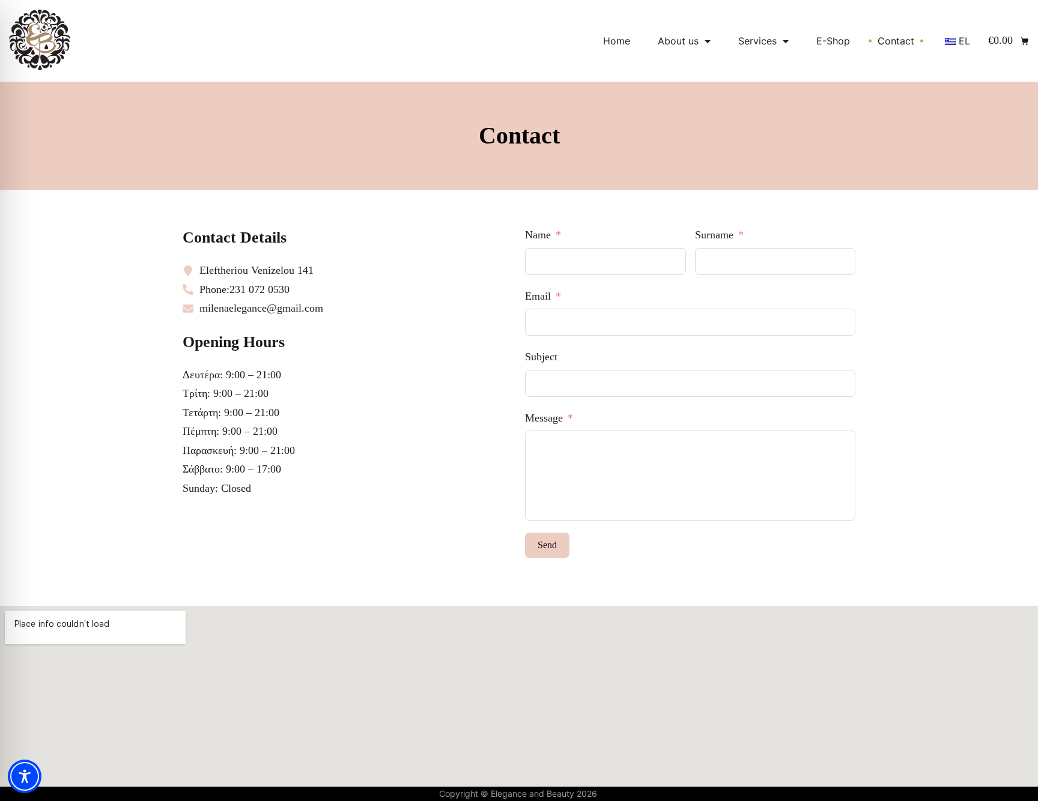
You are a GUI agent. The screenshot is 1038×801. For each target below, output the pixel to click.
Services (757, 41)
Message (544, 418)
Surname (714, 235)
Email (538, 296)
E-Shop (833, 41)
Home (616, 41)
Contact (896, 41)
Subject (541, 357)
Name (538, 235)
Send (547, 545)
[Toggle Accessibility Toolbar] (24, 776)
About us (678, 41)
